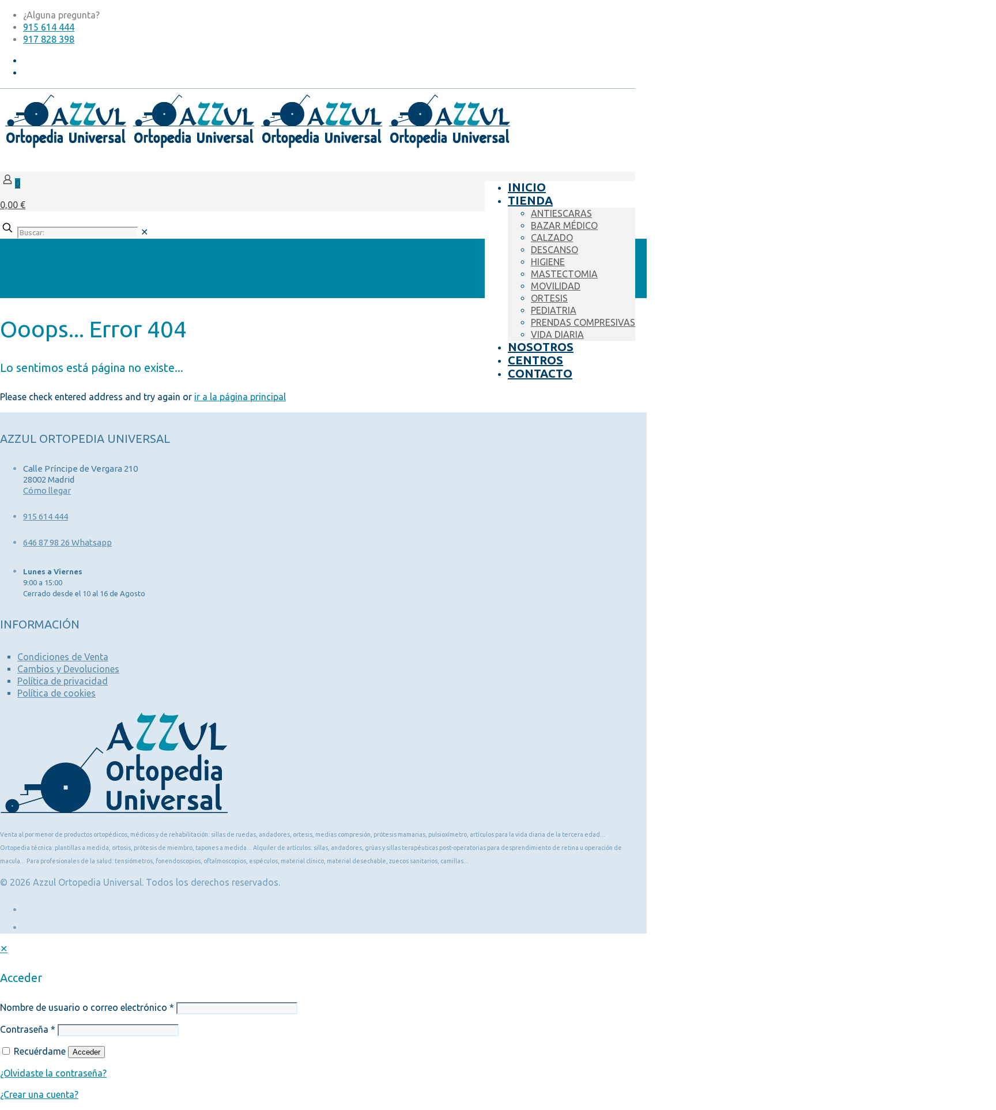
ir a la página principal (240, 397)
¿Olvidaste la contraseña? (53, 1073)
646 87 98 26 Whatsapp (67, 542)
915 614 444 (48, 27)
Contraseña (27, 1029)
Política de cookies (56, 693)
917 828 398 (48, 39)
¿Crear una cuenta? (39, 1094)
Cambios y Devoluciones (68, 669)
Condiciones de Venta (62, 657)
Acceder (86, 1052)
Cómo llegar (47, 490)
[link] (144, 232)
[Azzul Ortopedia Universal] (256, 146)
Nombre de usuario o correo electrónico (87, 1007)
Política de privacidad (62, 681)
